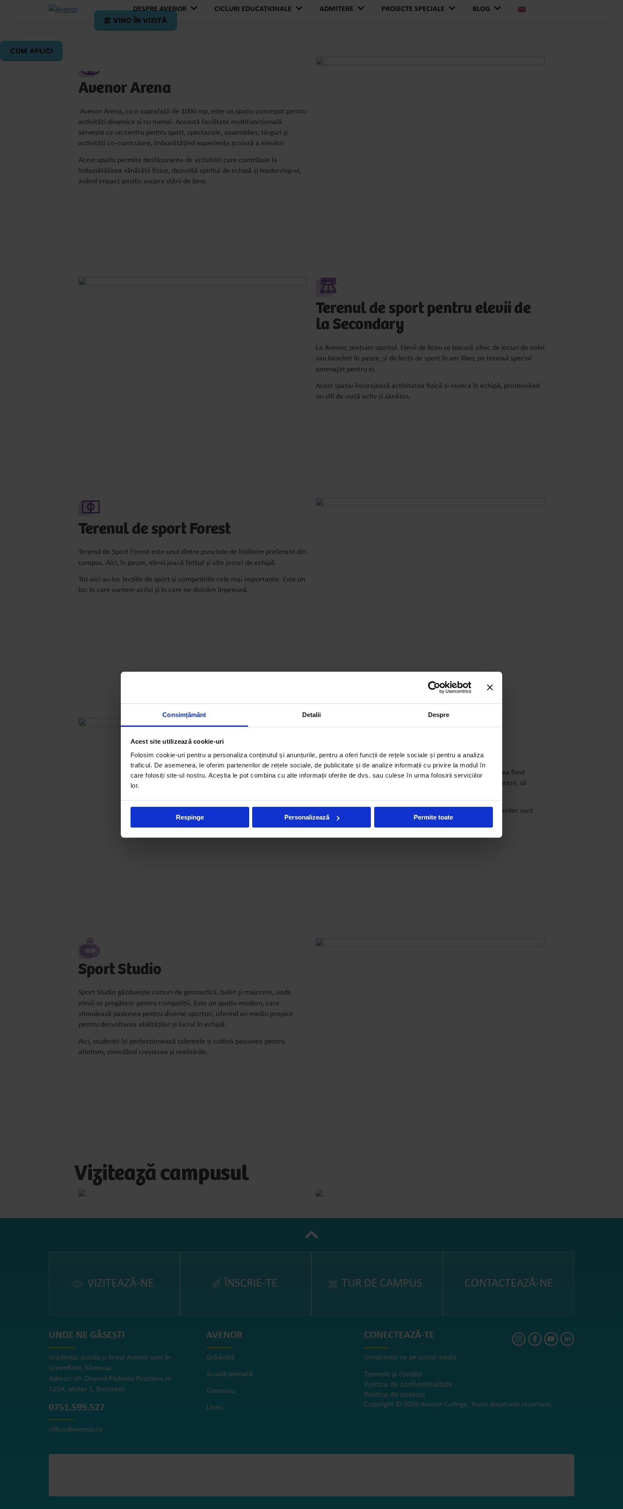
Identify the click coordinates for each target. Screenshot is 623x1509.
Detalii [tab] (311, 714)
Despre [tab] (439, 714)
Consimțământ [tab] (184, 714)
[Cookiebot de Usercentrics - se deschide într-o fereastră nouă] (434, 687)
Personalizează (306, 817)
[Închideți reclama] (490, 687)
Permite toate (433, 817)
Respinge (190, 817)
